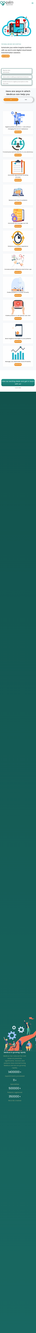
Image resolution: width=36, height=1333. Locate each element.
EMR (26, 99)
